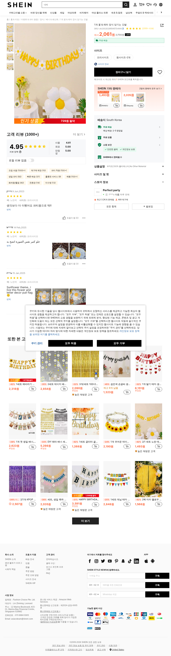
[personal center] (135, 5)
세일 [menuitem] (62, 12)
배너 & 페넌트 (52, 19)
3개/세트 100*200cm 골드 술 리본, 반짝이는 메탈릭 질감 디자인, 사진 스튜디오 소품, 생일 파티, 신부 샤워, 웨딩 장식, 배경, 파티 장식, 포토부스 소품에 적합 (86, 384)
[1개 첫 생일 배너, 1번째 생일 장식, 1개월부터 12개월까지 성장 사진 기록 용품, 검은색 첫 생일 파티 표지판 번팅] (22, 421)
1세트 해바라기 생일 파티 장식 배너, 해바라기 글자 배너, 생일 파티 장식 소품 (23, 384)
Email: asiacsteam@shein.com (19, 619)
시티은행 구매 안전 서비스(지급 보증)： (57, 615)
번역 (9, 209)
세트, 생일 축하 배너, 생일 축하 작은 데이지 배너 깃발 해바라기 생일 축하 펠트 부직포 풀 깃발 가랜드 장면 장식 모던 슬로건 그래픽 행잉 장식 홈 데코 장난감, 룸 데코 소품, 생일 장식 (54, 499)
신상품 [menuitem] (53, 12)
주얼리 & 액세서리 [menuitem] (144, 12)
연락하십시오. (52, 559)
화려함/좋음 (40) (16, 182)
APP (146, 555)
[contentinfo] (128, 618)
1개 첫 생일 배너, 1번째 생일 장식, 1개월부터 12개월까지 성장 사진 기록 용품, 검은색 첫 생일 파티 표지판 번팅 (23, 441)
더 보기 (85, 520)
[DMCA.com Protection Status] (98, 628)
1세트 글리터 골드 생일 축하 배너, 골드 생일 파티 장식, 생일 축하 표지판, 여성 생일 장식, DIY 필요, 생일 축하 (86, 441)
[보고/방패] (84, 218)
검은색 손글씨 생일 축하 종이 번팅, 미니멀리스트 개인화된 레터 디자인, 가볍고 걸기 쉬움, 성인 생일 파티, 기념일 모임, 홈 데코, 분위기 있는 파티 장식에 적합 (117, 384)
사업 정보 (9, 595)
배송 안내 (30, 559)
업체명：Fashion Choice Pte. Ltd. (20, 600)
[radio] (103, 57)
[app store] (146, 562)
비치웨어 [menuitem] (84, 12)
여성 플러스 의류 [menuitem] (100, 12)
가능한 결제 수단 (94, 608)
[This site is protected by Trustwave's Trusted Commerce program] (89, 628)
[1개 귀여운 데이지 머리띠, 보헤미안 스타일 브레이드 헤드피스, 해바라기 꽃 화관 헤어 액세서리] (117, 421)
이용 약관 (113, 645)
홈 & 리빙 (15, 19)
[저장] (159, 72)
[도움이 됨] (64, 218)
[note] (22, 380)
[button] (155, 5)
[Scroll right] (161, 12)
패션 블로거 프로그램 (13, 564)
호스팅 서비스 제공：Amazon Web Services (55, 600)
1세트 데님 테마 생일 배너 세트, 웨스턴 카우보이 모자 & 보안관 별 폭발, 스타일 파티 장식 (117, 499)
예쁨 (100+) (72, 176)
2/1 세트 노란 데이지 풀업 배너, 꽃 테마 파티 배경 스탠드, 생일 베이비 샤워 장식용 (149, 441)
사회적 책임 (10, 569)
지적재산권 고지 (75, 650)
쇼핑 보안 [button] (107, 145)
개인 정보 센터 (58, 645)
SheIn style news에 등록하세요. (103, 570)
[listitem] (109, 100)
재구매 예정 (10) (38, 170)
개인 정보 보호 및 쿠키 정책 (81, 645)
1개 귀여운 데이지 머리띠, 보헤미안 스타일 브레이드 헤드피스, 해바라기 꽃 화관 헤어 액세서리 (117, 441)
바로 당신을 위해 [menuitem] (39, 12)
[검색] (126, 4)
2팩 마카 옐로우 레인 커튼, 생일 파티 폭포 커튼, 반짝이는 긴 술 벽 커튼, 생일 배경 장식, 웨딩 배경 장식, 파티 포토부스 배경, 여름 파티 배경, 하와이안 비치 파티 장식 (149, 499)
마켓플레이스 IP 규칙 (54, 650)
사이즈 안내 (31, 579)
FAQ (48, 573)
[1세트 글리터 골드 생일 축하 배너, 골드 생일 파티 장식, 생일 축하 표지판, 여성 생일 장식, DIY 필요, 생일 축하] (85, 421)
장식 (42, 19)
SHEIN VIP (30, 583)
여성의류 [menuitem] (72, 12)
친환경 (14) (35, 182)
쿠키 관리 (101, 645)
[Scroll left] (157, 12)
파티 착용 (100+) (59, 170)
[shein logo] (20, 4)
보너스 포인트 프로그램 (54, 568)
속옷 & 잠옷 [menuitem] (116, 12)
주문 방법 (30, 571)
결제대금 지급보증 (49, 622)
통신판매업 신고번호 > (50, 611)
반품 (28, 563)
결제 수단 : (51, 563)
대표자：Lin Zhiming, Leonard (18, 603)
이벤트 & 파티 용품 (29, 19)
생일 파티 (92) (15, 176)
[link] (141, 4)
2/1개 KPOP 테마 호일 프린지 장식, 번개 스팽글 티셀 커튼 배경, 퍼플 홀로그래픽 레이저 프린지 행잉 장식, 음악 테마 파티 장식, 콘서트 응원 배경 (22, 499)
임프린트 (90, 650)
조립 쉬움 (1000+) (17, 170)
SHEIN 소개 (10, 559)
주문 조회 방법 (32, 575)
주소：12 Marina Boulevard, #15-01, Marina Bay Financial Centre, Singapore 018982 (20, 609)
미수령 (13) (50, 182)
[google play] (152, 562)
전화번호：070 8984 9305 (17, 615)
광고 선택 (101, 650)
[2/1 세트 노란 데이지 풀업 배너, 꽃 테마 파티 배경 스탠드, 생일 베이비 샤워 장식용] (148, 421)
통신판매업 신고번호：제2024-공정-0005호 (58, 606)
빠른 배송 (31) (33, 176)
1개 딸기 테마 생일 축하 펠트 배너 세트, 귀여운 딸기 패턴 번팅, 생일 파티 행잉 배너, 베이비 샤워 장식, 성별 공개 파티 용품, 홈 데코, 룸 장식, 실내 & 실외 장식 (149, 384)
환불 (28, 567)
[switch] (31, 160)
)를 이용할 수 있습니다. (67, 622)
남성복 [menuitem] (129, 12)
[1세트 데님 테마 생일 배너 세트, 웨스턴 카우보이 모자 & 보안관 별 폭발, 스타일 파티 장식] (117, 479)
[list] (114, 561)
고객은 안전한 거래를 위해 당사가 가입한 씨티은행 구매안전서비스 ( (58, 619)
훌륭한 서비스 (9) (53, 176)
